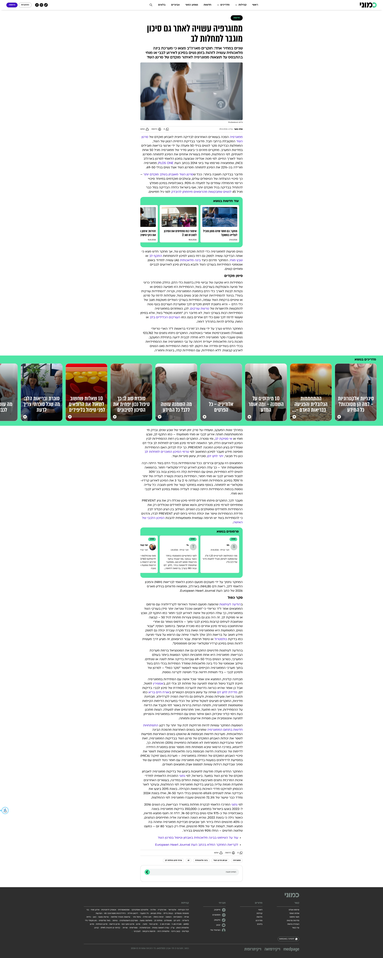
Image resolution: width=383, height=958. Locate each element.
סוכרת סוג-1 (176, 924)
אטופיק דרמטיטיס (108, 910)
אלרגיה (153, 910)
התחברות (25, 5)
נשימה (115, 921)
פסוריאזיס (133, 928)
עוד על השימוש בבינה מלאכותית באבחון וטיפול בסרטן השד (198, 837)
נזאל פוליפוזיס (104, 921)
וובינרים (175, 5)
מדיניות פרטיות (293, 921)
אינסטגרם (216, 915)
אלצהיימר (172, 910)
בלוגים (161, 5)
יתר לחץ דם (215, 456)
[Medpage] (291, 949)
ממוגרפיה (236, 137)
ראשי (255, 5)
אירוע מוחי (95, 910)
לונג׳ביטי (136, 931)
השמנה (168, 917)
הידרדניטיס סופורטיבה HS (115, 913)
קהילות (242, 5)
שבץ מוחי (236, 260)
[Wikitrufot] (252, 949)
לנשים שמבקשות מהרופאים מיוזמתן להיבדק (201, 191)
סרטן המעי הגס (128, 924)
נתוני (182, 776)
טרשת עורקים (199, 308)
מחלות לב (158, 921)
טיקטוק (217, 920)
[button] (4, 810)
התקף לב (155, 256)
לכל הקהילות (183, 910)
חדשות (207, 5)
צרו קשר (295, 928)
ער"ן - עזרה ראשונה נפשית (163, 928)
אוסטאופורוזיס (123, 910)
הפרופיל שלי (215, 930)
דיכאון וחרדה (132, 913)
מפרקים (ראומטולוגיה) (129, 921)
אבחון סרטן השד (220, 860)
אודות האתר (294, 913)
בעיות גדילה (168, 913)
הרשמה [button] (12, 5)
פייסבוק (217, 910)
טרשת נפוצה (103, 917)
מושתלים (168, 921)
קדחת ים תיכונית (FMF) (110, 928)
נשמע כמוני (191, 5)
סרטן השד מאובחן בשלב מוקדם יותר (168, 174)
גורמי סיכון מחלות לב (173, 860)
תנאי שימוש (294, 917)
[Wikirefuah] (272, 949)
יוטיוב (218, 925)
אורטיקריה (162, 910)
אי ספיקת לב (223, 438)
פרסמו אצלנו (294, 910)
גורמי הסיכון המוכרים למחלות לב (167, 451)
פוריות (125, 928)
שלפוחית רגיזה (163, 931)
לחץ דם (177, 921)
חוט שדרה (147, 917)
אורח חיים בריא (158, 692)
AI (188, 860)
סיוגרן (144, 924)
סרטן (138, 924)
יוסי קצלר (143, 545)
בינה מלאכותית (190, 260)
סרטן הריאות (114, 924)
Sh (228, 545)
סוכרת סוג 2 (164, 924)
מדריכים (225, 5)
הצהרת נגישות (293, 924)
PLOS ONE (166, 163)
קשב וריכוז (175, 931)
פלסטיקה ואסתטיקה (139, 910)
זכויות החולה (158, 917)
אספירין (158, 683)
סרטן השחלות (101, 924)
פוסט (233, 539)
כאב (94, 917)
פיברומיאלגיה (144, 928)
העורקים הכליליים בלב (165, 317)
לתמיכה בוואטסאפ (286, 939)
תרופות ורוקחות (148, 931)
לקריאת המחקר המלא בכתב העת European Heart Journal (196, 844)
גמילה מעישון (156, 913)
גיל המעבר (144, 913)
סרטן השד (153, 924)
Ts (187, 545)
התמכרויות (177, 917)
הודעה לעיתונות (230, 604)
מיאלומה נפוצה (146, 921)
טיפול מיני (136, 917)
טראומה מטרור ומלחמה (120, 917)
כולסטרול (220, 639)
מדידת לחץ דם (227, 692)
